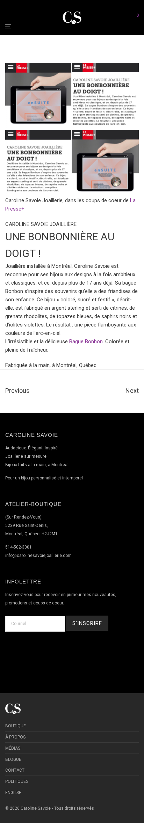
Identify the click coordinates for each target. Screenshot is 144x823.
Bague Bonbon (86, 341)
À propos (15, 737)
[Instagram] (80, 652)
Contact (14, 770)
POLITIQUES (16, 781)
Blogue (13, 759)
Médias (12, 748)
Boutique (15, 725)
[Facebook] (63, 652)
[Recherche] (125, 17)
